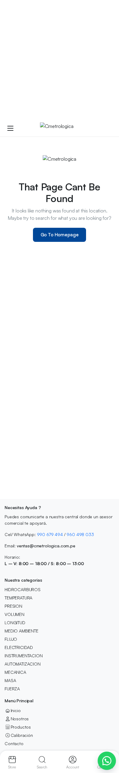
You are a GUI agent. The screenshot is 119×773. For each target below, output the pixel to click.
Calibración (22, 735)
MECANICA (15, 672)
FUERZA (12, 688)
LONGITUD (15, 622)
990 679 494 (50, 534)
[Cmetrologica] (65, 127)
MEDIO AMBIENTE (21, 630)
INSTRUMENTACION (24, 655)
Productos (21, 727)
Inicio (16, 710)
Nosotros (20, 718)
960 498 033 (80, 534)
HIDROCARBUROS (23, 589)
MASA (10, 680)
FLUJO (11, 639)
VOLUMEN (14, 614)
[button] (107, 761)
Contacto (14, 743)
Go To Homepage (60, 235)
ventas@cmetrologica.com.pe (46, 545)
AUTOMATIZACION (23, 663)
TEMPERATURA (18, 597)
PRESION (13, 606)
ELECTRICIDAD (19, 647)
